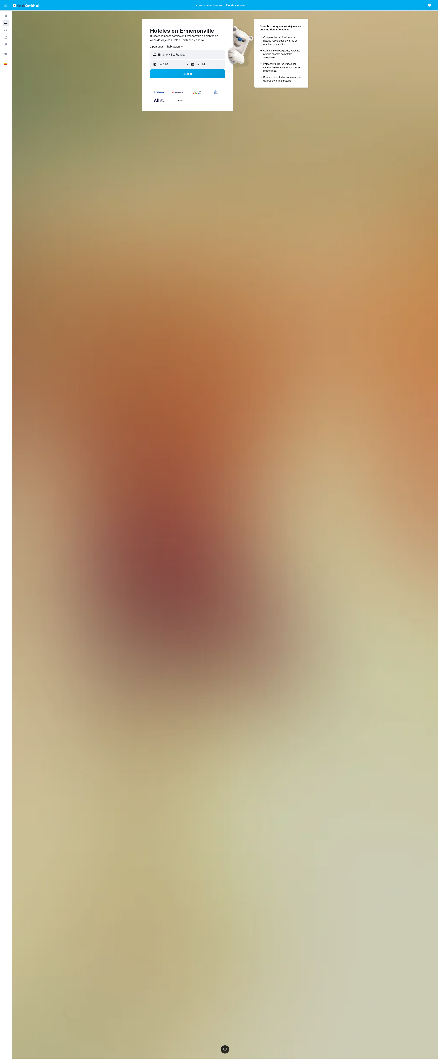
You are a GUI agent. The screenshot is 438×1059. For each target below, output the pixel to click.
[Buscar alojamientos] (5, 22)
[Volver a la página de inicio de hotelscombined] (25, 5)
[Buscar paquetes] (5, 37)
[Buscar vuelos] (5, 15)
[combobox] (167, 46)
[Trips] (5, 54)
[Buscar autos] (5, 30)
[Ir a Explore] (5, 44)
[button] (6, 5)
